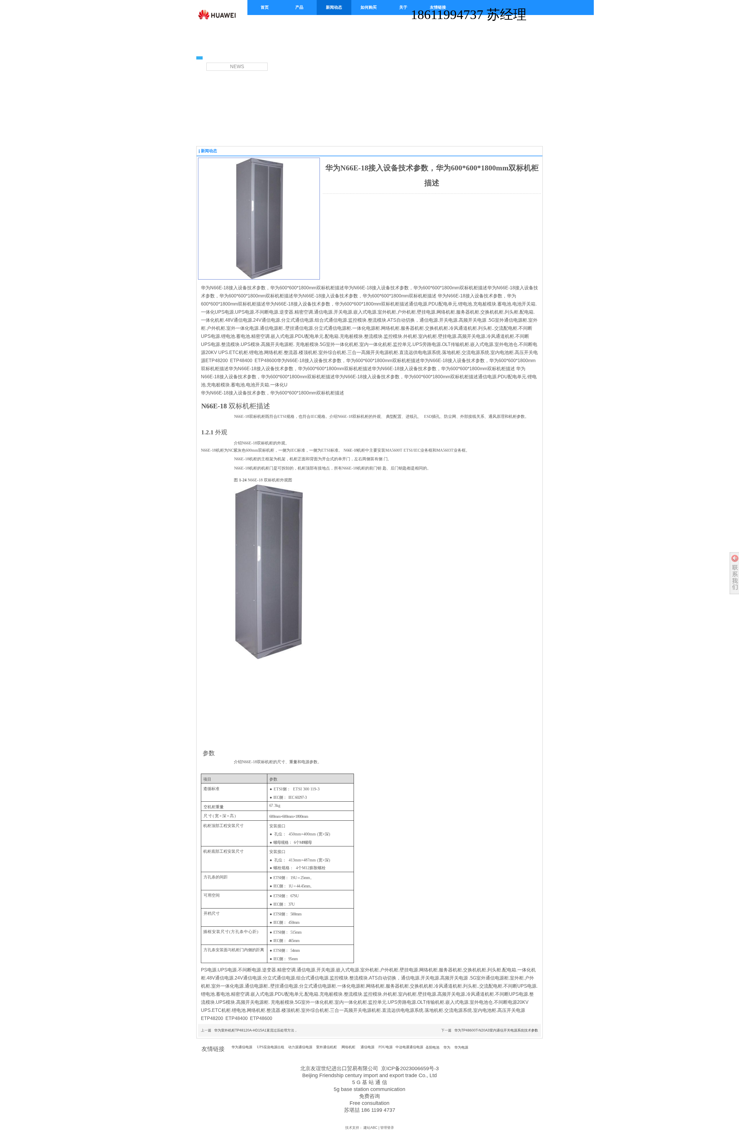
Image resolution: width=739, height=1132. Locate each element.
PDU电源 (385, 1047)
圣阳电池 (432, 1047)
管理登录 (387, 1128)
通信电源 (367, 1047)
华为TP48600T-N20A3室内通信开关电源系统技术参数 (496, 1030)
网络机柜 (348, 1047)
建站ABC (370, 1128)
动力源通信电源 (300, 1047)
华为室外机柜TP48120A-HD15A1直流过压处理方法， (256, 1030)
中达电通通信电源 (409, 1047)
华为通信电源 (242, 1047)
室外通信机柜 (326, 1047)
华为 (446, 1047)
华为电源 (461, 1047)
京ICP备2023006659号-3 (410, 1068)
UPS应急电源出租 (270, 1047)
